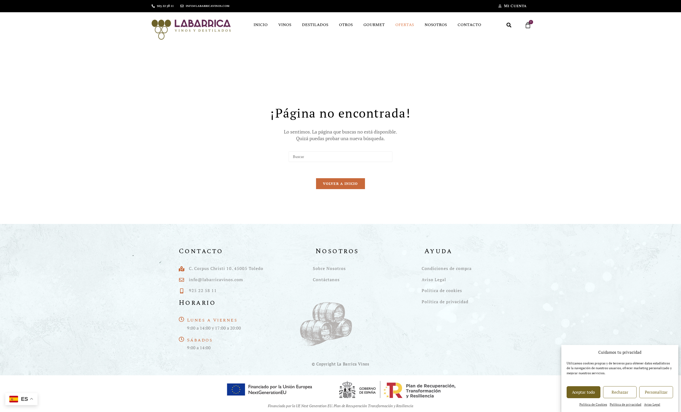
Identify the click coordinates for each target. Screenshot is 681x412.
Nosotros (436, 25)
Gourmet (374, 25)
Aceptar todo (583, 392)
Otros (346, 25)
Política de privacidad (625, 405)
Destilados (315, 25)
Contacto (469, 25)
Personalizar (656, 392)
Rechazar (620, 392)
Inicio (261, 25)
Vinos (284, 25)
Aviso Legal (652, 405)
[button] (509, 25)
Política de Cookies (593, 405)
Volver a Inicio (340, 183)
